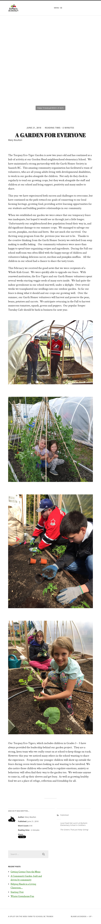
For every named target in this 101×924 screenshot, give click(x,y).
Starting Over (17, 892)
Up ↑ (91, 916)
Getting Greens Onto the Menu (25, 871)
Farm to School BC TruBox (40, 916)
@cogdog (81, 916)
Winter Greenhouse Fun (22, 896)
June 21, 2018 (34, 127)
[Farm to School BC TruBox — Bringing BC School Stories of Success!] (13, 8)
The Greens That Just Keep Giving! (74, 829)
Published (64, 815)
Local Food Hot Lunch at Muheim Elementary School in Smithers (73, 824)
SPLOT (12, 916)
